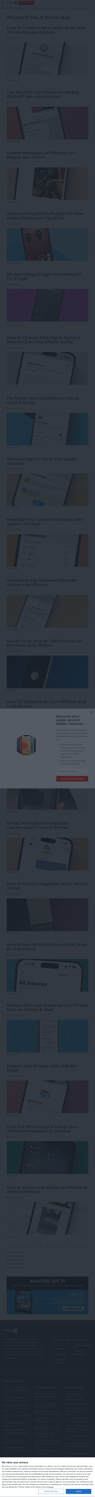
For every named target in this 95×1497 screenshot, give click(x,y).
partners (15, 1466)
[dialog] (47, 1477)
